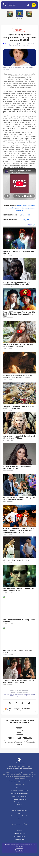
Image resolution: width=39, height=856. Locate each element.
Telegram (25, 219)
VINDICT (27, 781)
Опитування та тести (19, 833)
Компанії (19, 830)
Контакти (19, 842)
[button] (10, 703)
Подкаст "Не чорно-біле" (19, 796)
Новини (19, 828)
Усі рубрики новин (22, 690)
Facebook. (25, 215)
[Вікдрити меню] (34, 5)
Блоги (20, 813)
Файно (19, 850)
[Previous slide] (3, 14)
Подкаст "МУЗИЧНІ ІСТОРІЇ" (19, 790)
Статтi (19, 807)
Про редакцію (19, 839)
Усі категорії (19, 788)
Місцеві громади (19, 836)
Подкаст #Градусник (19, 799)
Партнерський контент (19, 810)
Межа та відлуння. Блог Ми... (19, 816)
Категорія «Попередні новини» (19, 692)
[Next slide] (36, 14)
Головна (12, 690)
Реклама (19, 804)
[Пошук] (28, 5)
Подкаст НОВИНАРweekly (19, 793)
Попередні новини (18, 30)
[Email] (28, 703)
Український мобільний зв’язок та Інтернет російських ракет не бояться (19, 208)
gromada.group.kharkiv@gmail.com (19, 768)
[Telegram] (16, 703)
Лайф (19, 818)
